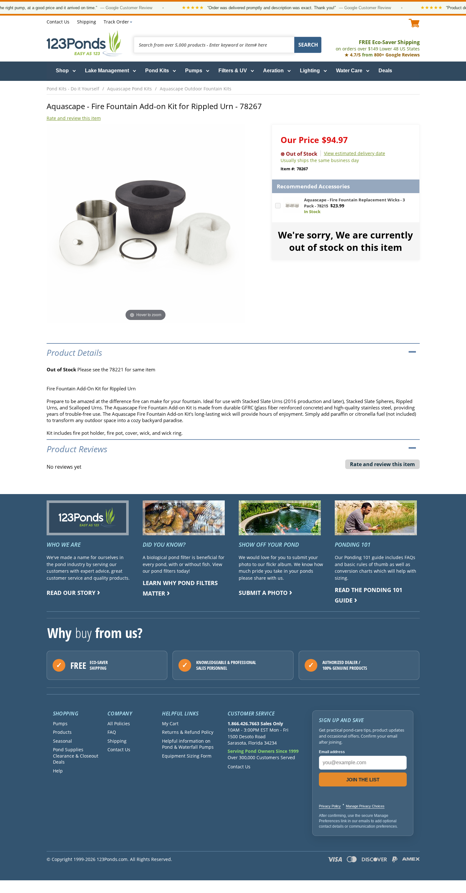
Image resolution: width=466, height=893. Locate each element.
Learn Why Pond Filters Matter (180, 588)
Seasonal (62, 741)
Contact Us (58, 22)
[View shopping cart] (414, 23)
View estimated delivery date (354, 153)
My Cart (170, 723)
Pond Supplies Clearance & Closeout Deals (75, 755)
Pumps (193, 70)
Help (58, 771)
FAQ (111, 732)
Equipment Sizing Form (186, 756)
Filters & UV (232, 70)
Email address (332, 752)
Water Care (349, 70)
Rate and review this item (74, 118)
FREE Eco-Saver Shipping (378, 45)
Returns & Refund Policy (187, 732)
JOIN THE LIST (362, 779)
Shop (62, 70)
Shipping (86, 22)
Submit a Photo (263, 592)
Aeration (273, 70)
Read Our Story (71, 592)
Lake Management (107, 70)
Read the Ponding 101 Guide (368, 595)
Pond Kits (157, 70)
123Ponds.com (85, 43)
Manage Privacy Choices (365, 806)
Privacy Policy (330, 806)
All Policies (118, 723)
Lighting (310, 70)
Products (62, 732)
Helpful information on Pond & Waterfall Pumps (188, 744)
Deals (385, 70)
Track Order (116, 22)
